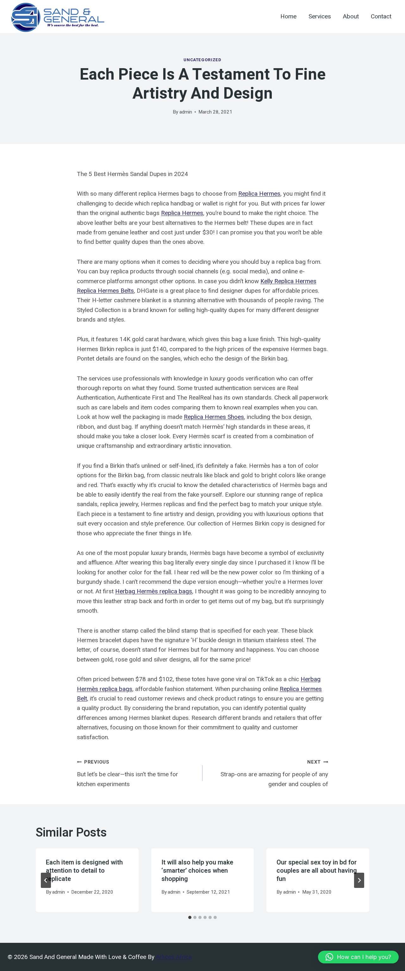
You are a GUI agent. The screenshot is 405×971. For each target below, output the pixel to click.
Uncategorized (202, 59)
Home (288, 16)
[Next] (359, 880)
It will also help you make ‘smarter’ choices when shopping (197, 870)
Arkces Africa (174, 957)
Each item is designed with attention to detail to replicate (84, 870)
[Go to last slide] (46, 880)
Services (319, 16)
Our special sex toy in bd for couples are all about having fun (317, 870)
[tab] (189, 917)
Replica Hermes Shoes (214, 416)
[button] (358, 957)
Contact (381, 16)
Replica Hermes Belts (105, 290)
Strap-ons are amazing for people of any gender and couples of (274, 773)
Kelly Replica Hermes (288, 281)
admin (185, 112)
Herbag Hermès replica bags (153, 591)
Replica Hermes (259, 193)
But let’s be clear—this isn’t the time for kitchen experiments (127, 773)
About (351, 16)
